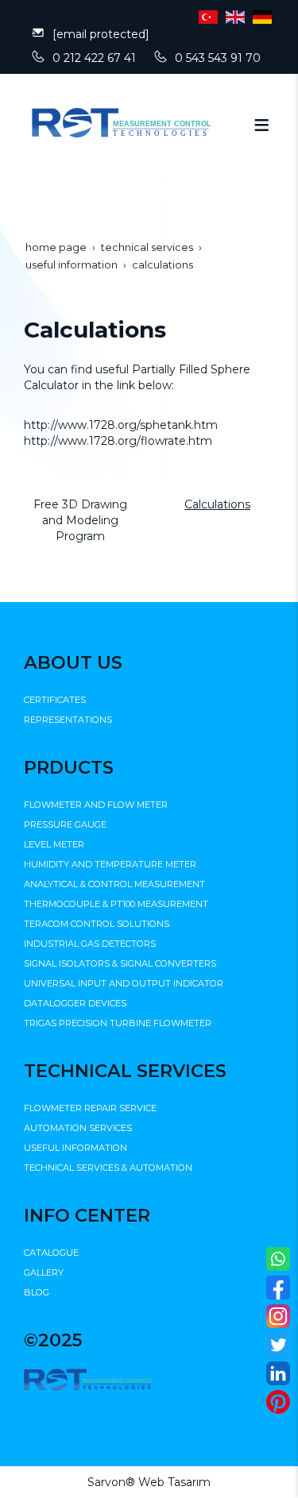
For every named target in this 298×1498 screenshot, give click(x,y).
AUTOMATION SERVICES (78, 1127)
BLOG (36, 1292)
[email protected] (100, 34)
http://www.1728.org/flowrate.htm (118, 441)
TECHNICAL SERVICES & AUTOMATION (108, 1167)
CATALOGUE (51, 1252)
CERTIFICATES (55, 699)
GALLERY (44, 1272)
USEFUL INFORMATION (75, 1147)
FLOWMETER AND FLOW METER (96, 804)
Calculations (217, 504)
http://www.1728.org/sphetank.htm (121, 425)
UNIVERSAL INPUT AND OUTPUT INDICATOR (123, 983)
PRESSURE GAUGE (65, 824)
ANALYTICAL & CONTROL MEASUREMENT (114, 884)
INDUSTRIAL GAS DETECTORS (90, 943)
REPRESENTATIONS (68, 719)
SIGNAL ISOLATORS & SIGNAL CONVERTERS (120, 963)
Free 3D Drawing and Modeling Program (80, 520)
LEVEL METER (54, 844)
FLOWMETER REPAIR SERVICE (90, 1108)
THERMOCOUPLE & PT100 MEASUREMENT (116, 903)
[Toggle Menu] (261, 124)
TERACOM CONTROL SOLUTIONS (96, 923)
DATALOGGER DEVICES (75, 1003)
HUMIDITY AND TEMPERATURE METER (110, 864)
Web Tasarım (174, 1482)
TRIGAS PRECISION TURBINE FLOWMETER (117, 1023)
